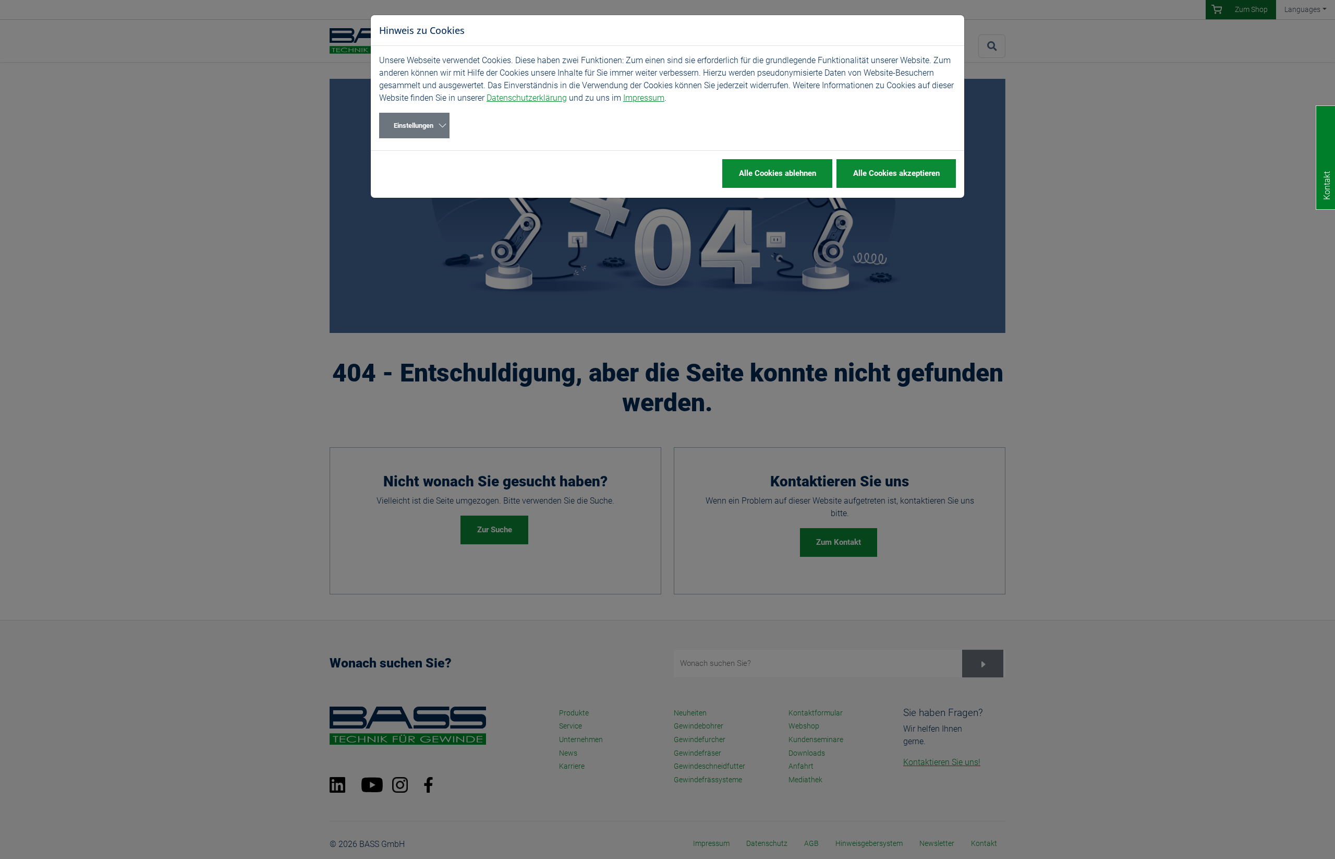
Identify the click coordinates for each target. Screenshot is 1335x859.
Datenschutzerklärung (527, 98)
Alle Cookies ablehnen (777, 173)
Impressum (643, 98)
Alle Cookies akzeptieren (896, 173)
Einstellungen (413, 125)
